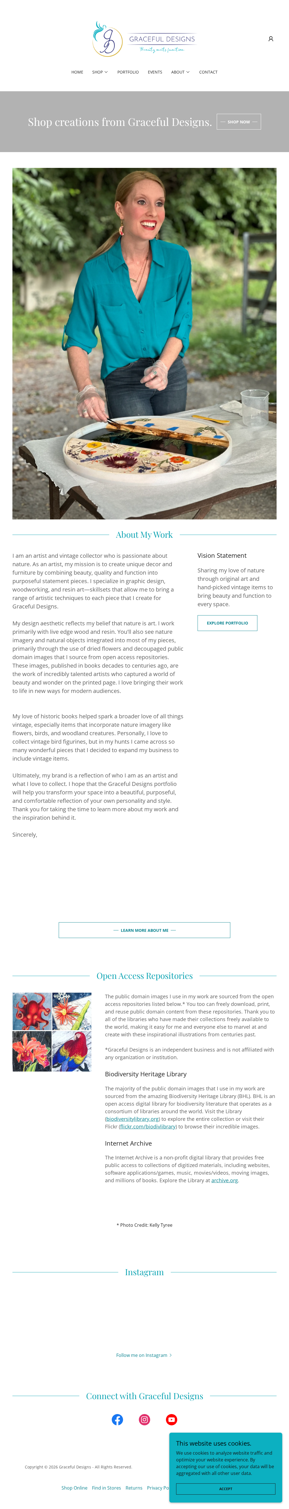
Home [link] (77, 72)
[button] (271, 39)
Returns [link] (134, 1488)
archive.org (224, 1180)
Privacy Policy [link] (161, 1488)
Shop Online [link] (74, 1488)
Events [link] (155, 72)
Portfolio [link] (128, 72)
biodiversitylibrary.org (132, 1118)
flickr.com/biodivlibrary (148, 1126)
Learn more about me (144, 930)
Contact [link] (208, 72)
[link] (144, 38)
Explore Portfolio (227, 623)
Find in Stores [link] (106, 1488)
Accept (225, 1488)
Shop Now (239, 122)
